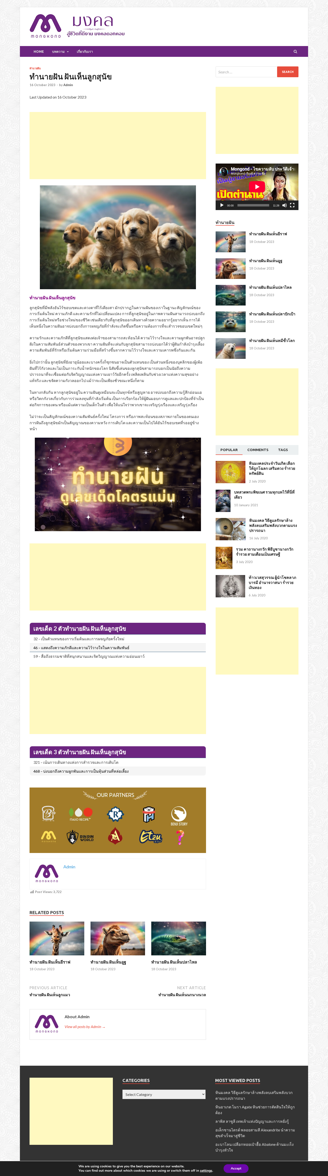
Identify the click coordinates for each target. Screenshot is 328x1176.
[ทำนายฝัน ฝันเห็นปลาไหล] (178, 956)
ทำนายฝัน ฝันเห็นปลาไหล (174, 961)
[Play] (221, 205)
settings (206, 1171)
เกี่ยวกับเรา (85, 51)
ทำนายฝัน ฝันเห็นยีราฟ (50, 961)
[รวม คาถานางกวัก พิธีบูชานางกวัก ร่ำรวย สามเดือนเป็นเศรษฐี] (224, 549)
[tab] (229, 450)
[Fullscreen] (292, 205)
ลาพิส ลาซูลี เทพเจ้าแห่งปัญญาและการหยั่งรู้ (252, 1121)
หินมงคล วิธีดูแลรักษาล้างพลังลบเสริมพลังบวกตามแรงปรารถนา (273, 525)
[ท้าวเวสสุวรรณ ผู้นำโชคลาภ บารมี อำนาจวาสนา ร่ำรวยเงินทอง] (230, 578)
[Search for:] (257, 71)
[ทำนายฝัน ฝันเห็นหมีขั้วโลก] (231, 341)
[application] (257, 187)
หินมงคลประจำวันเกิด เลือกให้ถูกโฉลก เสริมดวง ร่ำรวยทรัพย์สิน (272, 468)
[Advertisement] (118, 145)
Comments (257, 450)
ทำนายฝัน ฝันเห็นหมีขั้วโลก (272, 340)
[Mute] (284, 205)
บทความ (58, 51)
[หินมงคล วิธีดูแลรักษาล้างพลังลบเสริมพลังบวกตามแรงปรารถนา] (231, 520)
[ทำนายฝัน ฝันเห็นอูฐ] (118, 956)
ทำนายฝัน (35, 68)
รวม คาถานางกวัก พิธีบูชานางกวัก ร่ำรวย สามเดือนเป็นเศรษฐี (264, 551)
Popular (229, 450)
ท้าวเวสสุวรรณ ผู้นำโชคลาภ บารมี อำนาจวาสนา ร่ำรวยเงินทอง (272, 582)
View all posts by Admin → (85, 1026)
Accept (236, 1168)
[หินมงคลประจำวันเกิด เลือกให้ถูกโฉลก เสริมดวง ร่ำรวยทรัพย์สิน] (230, 463)
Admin (68, 85)
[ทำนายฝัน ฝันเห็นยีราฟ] (57, 956)
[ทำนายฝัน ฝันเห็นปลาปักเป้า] (231, 314)
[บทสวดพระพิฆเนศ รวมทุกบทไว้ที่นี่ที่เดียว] (223, 492)
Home (39, 51)
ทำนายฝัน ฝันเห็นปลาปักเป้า (272, 314)
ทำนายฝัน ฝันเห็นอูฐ (108, 961)
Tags (283, 450)
